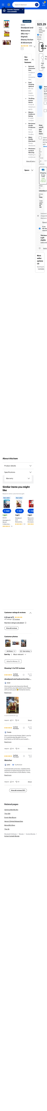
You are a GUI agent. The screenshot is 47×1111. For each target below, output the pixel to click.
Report (30, 720)
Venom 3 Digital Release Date (13, 821)
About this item (10, 458)
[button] (27, 59)
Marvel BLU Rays (9, 825)
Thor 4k (6, 829)
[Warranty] (28, 478)
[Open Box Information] (43, 61)
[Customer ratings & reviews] (30, 612)
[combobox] (26, 5)
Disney (23, 25)
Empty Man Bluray (10, 817)
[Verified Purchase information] (23, 675)
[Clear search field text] (34, 5)
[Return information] (38, 41)
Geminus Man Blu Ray (11, 810)
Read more (7, 692)
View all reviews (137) (18, 790)
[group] (29, 45)
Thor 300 (7, 813)
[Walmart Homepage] (8, 4)
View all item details (32, 161)
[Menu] (3, 4)
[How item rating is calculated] (25, 623)
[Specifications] (30, 472)
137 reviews (16, 619)
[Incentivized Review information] (17, 716)
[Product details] (30, 466)
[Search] (36, 4)
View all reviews (11, 628)
